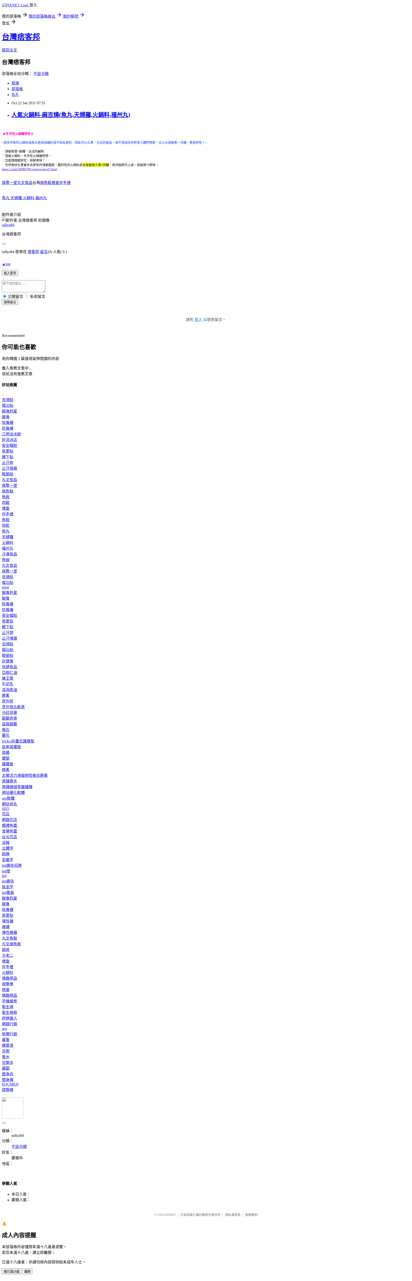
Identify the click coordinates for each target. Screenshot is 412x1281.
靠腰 (6, 753)
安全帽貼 (9, 446)
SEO (5, 809)
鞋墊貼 (7, 474)
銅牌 (6, 854)
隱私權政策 (233, 1214)
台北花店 (9, 837)
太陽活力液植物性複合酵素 (25, 775)
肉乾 (6, 525)
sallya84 (8, 225)
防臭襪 (7, 428)
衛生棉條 (9, 1013)
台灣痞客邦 (21, 37)
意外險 (7, 701)
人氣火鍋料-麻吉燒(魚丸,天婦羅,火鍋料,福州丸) (70, 115)
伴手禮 (7, 514)
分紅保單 (9, 713)
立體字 (7, 848)
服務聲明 (251, 1214)
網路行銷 (9, 1024)
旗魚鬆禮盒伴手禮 (55, 183)
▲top (6, 264)
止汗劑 (7, 463)
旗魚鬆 (7, 491)
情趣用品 (9, 978)
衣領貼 (7, 400)
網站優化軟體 (13, 793)
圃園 (6, 1068)
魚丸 (6, 198)
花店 (6, 814)
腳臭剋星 (9, 411)
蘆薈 (6, 1040)
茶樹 (6, 1051)
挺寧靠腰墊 (11, 747)
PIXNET (170, 1214)
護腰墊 (7, 764)
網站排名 (9, 804)
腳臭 (6, 417)
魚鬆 (6, 497)
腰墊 (6, 758)
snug (5, 587)
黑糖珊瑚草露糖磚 (17, 787)
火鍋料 (28, 198)
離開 (27, 1271)
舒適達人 (9, 1018)
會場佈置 (9, 831)
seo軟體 (8, 798)
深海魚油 (9, 690)
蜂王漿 (7, 678)
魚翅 (6, 560)
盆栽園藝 (9, 724)
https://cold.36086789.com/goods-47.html (29, 169)
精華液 (7, 1045)
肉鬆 (6, 503)
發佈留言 (10, 302)
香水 (6, 1057)
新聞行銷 (9, 1034)
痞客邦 (33, 252)
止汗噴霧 (9, 468)
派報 (6, 843)
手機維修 (9, 1001)
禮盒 (6, 508)
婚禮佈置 (9, 825)
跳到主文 (9, 50)
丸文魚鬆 (9, 938)
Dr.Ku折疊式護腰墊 (18, 741)
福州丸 (41, 198)
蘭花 (6, 735)
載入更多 (10, 273)
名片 (15, 95)
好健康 (7, 661)
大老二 (7, 955)
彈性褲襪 (9, 933)
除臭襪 (7, 423)
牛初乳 (7, 684)
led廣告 (8, 881)
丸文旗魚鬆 (11, 944)
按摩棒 (7, 984)
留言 (44, 252)
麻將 (6, 950)
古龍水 (7, 1063)
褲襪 (6, 927)
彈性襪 (7, 921)
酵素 (6, 695)
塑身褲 (7, 1080)
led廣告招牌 (12, 865)
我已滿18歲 (12, 1271)
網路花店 (9, 820)
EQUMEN (10, 1084)
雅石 (6, 730)
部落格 (17, 89)
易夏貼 (7, 451)
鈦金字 (7, 887)
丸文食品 (9, 480)
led (4, 876)
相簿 (15, 83)
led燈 (6, 871)
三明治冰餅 (11, 434)
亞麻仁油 (9, 673)
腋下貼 (7, 457)
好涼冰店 (9, 440)
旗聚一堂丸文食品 (17, 183)
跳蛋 (6, 990)
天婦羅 (16, 198)
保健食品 (9, 667)
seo (4, 1029)
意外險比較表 (13, 707)
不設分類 (41, 74)
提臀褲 (7, 1090)
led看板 (8, 893)
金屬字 (7, 860)
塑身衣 (7, 1074)
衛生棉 (7, 1007)
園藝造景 (9, 718)
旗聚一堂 (9, 485)
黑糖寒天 (9, 781)
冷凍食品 (9, 554)
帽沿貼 (7, 406)
